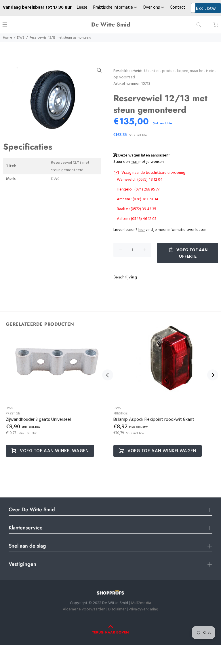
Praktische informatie (113, 7)
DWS (20, 38)
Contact (177, 7)
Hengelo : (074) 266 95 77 (138, 189)
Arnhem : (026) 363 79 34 (137, 199)
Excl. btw (206, 8)
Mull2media (141, 603)
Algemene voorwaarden (84, 609)
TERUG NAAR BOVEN (110, 632)
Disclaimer (117, 609)
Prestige (13, 413)
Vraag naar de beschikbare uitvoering (153, 172)
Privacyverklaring (143, 609)
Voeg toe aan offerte (191, 253)
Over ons (152, 7)
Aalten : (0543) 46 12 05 (137, 219)
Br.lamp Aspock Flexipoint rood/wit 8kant (153, 419)
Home (7, 38)
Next (212, 374)
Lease (82, 7)
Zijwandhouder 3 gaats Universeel (38, 419)
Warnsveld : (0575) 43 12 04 (140, 179)
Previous (107, 374)
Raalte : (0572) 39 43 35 (136, 209)
